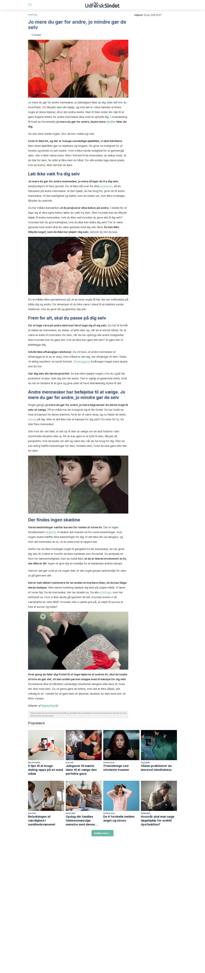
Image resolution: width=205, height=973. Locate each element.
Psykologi (32, 15)
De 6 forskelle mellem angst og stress (118, 818)
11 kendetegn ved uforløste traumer (116, 768)
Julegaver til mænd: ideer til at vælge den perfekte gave (81, 769)
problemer (106, 186)
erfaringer (105, 592)
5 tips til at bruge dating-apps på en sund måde (45, 769)
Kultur (69, 762)
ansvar (32, 419)
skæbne (71, 519)
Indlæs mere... (102, 833)
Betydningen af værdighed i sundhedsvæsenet (41, 820)
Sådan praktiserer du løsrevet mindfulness (156, 768)
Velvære (145, 762)
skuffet (111, 121)
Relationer (34, 762)
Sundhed (145, 813)
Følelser (70, 813)
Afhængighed (81, 361)
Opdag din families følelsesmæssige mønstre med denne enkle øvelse (80, 820)
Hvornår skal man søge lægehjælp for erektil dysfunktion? (157, 820)
